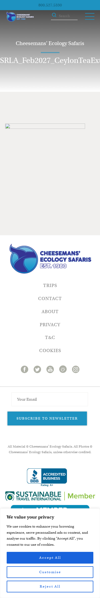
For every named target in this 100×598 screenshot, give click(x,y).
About (50, 311)
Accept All (50, 557)
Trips (50, 285)
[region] (50, 553)
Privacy (50, 325)
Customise (50, 572)
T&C (50, 337)
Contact (50, 298)
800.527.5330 (50, 5)
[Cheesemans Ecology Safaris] (20, 16)
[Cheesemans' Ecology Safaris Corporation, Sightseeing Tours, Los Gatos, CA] (47, 477)
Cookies (50, 350)
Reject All (50, 586)
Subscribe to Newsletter (47, 418)
